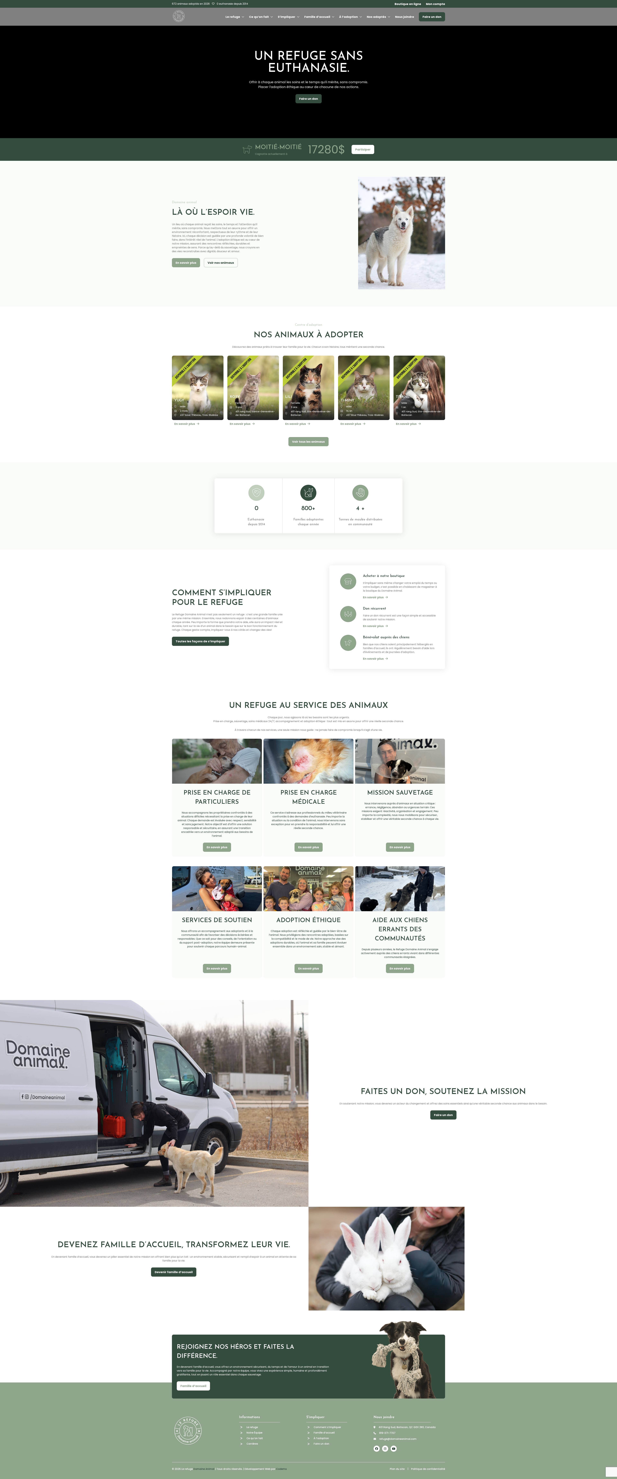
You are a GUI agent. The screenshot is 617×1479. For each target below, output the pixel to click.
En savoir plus (186, 263)
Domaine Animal (203, 1469)
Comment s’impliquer (327, 1427)
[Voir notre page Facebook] (377, 1449)
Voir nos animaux (221, 263)
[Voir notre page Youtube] (394, 1449)
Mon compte (435, 4)
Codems (281, 1469)
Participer (363, 149)
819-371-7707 (387, 1433)
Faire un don (432, 17)
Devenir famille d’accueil (174, 1272)
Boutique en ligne (408, 4)
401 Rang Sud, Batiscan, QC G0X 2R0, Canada (407, 1427)
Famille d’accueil (317, 17)
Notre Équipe (254, 1432)
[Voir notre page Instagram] (385, 1449)
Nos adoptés (376, 17)
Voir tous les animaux (308, 442)
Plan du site (397, 1469)
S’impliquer (286, 17)
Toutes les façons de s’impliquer (200, 641)
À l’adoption (348, 17)
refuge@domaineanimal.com (397, 1439)
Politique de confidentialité (428, 1469)
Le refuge (233, 17)
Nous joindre (404, 17)
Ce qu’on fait (259, 17)
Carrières (252, 1443)
